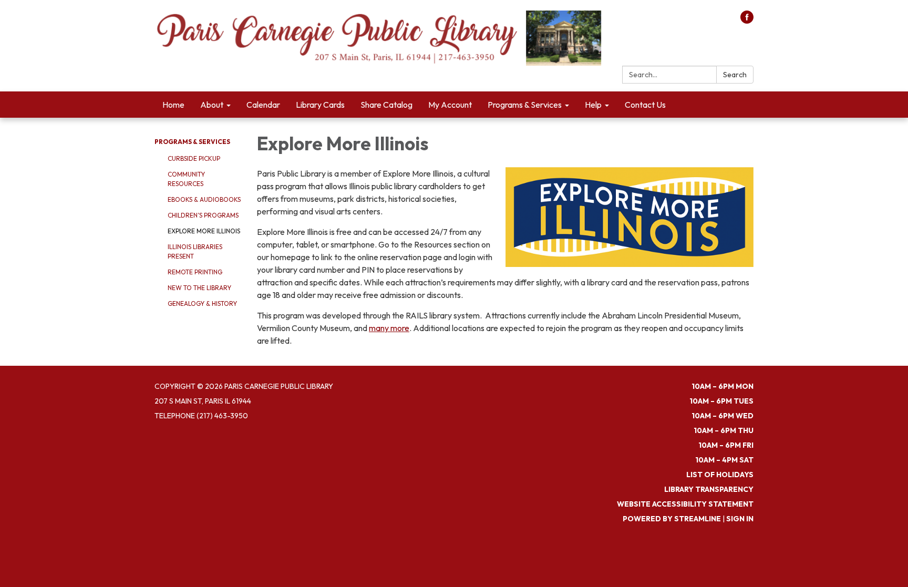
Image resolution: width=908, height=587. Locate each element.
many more (389, 328)
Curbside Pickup (194, 158)
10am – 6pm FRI (726, 445)
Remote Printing (195, 272)
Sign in (740, 518)
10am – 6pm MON (723, 386)
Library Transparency (709, 489)
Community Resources (186, 179)
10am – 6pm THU (724, 430)
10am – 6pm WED (723, 415)
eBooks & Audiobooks (204, 199)
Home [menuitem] (173, 104)
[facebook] (747, 20)
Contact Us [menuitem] (645, 104)
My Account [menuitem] (450, 104)
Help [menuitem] (593, 104)
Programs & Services (192, 142)
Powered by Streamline (672, 518)
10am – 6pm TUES (721, 401)
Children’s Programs (203, 215)
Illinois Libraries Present (195, 251)
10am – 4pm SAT (724, 460)
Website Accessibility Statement (685, 504)
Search (735, 74)
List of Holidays (720, 474)
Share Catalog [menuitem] (386, 104)
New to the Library (199, 288)
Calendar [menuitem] (263, 104)
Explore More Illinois (204, 231)
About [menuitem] (211, 104)
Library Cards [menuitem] (320, 104)
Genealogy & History (202, 303)
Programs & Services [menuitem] (525, 104)
